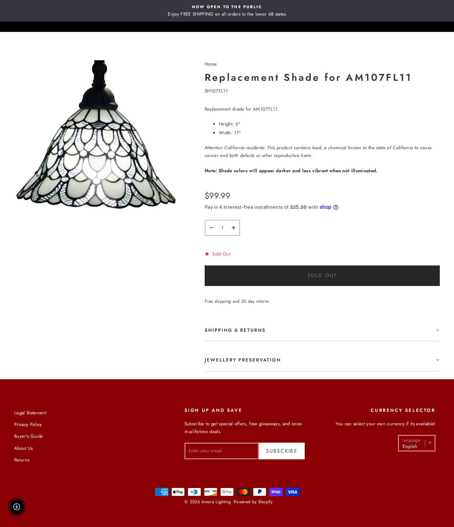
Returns (21, 459)
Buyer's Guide (28, 436)
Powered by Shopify (253, 502)
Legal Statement (30, 412)
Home (211, 64)
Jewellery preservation (243, 360)
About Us (23, 448)
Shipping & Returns (235, 330)
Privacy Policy (28, 424)
